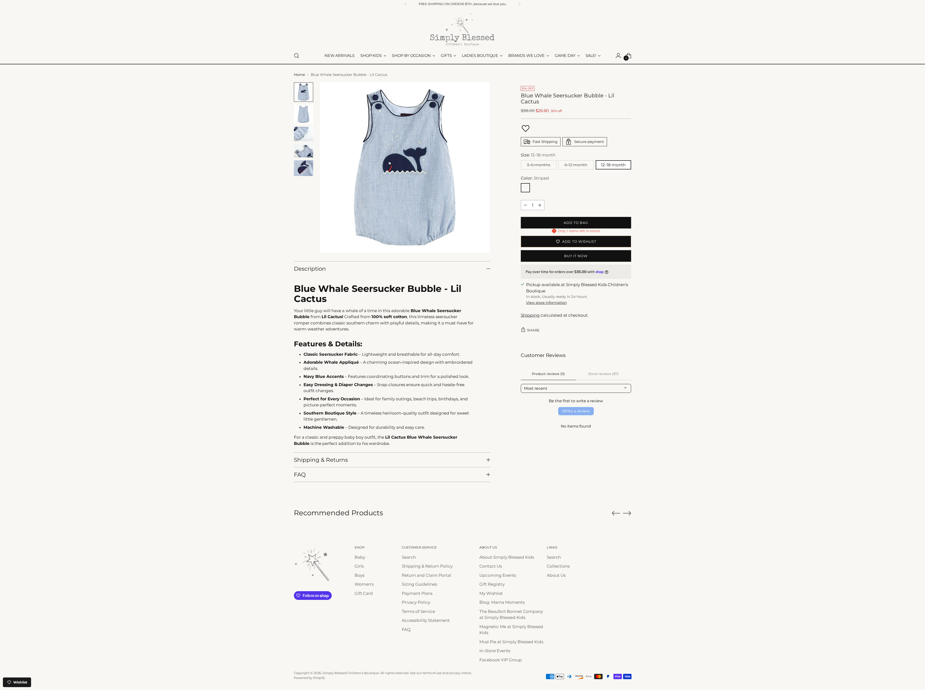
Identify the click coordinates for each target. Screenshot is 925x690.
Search (409, 557)
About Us (556, 575)
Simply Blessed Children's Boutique (351, 673)
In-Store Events (494, 650)
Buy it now (576, 256)
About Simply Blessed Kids (506, 557)
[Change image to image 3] (303, 134)
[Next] (519, 4)
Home (299, 74)
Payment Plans (417, 593)
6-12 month (575, 164)
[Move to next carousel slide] (627, 513)
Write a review (576, 411)
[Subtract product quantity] (525, 205)
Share (533, 330)
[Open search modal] (296, 55)
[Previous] (405, 4)
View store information (546, 302)
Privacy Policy (416, 602)
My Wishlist (491, 593)
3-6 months (538, 164)
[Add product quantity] (539, 205)
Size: (538, 155)
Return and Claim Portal (426, 575)
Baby (360, 557)
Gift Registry (492, 584)
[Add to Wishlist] (525, 128)
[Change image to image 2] (303, 114)
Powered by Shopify (309, 678)
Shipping (530, 315)
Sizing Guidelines (419, 584)
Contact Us (490, 566)
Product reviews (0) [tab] (548, 374)
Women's (364, 584)
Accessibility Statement (426, 620)
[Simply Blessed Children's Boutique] (462, 29)
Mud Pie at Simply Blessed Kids (511, 641)
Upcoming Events (497, 575)
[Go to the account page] (618, 55)
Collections (558, 566)
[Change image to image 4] (303, 150)
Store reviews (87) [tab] (603, 374)
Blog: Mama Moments (502, 602)
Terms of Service (418, 611)
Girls (359, 566)
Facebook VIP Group (500, 659)
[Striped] (525, 187)
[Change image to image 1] (303, 92)
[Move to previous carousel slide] (616, 513)
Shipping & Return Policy (427, 566)
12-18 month (613, 164)
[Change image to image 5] (303, 168)
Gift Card (364, 593)
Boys (359, 575)
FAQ (406, 629)
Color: (535, 178)
